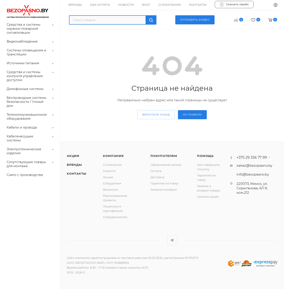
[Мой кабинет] (276, 5)
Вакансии (110, 189)
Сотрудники (112, 183)
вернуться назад (156, 114)
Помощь (205, 156)
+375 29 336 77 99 (252, 157)
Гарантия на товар (164, 183)
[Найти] (151, 20)
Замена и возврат (163, 189)
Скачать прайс (208, 196)
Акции (108, 177)
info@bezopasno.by (253, 174)
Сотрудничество (115, 217)
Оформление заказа (165, 164)
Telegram (172, 240)
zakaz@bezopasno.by (254, 165)
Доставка (157, 177)
